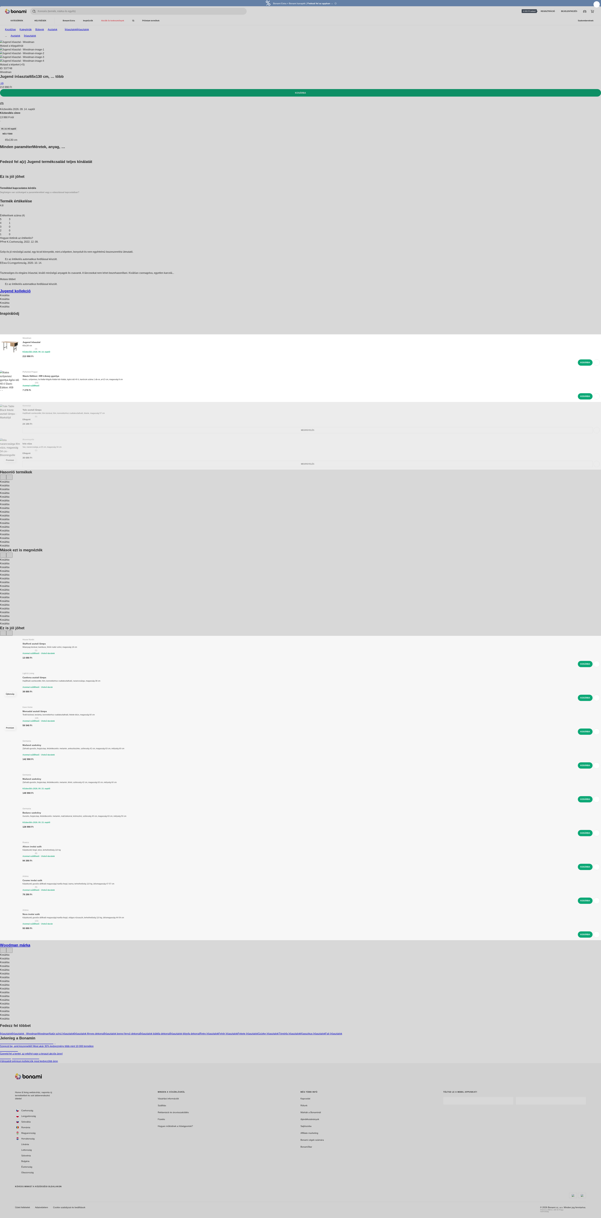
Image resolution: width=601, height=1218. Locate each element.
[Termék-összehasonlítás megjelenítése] (585, 11)
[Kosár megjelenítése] (592, 11)
